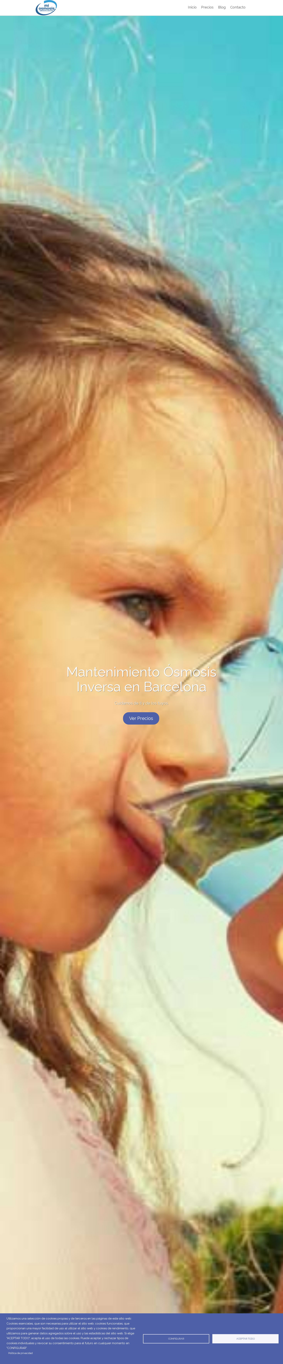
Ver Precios (141, 718)
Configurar (176, 1338)
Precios (207, 7)
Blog (222, 7)
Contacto (237, 7)
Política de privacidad (20, 1353)
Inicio (192, 7)
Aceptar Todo (245, 1338)
